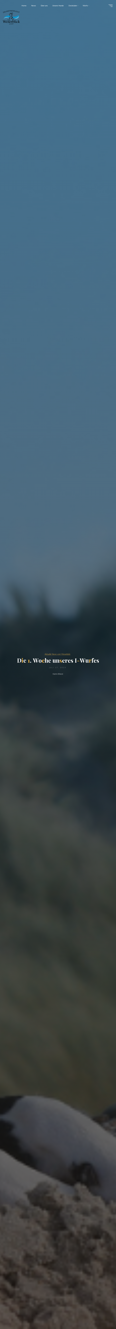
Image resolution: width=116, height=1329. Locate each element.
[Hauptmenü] (111, 6)
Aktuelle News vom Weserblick (57, 654)
